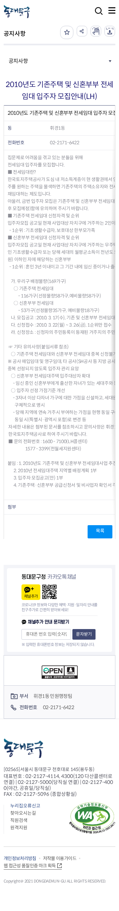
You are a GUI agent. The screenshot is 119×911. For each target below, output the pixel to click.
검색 (97, 15)
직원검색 (18, 820)
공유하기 (82, 31)
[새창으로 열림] (96, 31)
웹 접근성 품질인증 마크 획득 (30, 866)
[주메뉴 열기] (111, 10)
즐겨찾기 (66, 32)
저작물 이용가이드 (59, 858)
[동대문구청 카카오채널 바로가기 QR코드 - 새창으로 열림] (49, 591)
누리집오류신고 (25, 806)
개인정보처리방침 (20, 858)
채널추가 (31, 596)
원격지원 (18, 828)
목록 (100, 531)
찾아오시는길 (23, 813)
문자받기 (84, 634)
